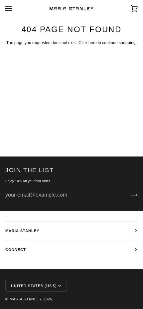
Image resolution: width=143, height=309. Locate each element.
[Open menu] (15, 8)
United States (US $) (34, 286)
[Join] (129, 195)
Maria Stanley (26, 299)
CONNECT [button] (15, 250)
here (92, 42)
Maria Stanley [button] (22, 231)
